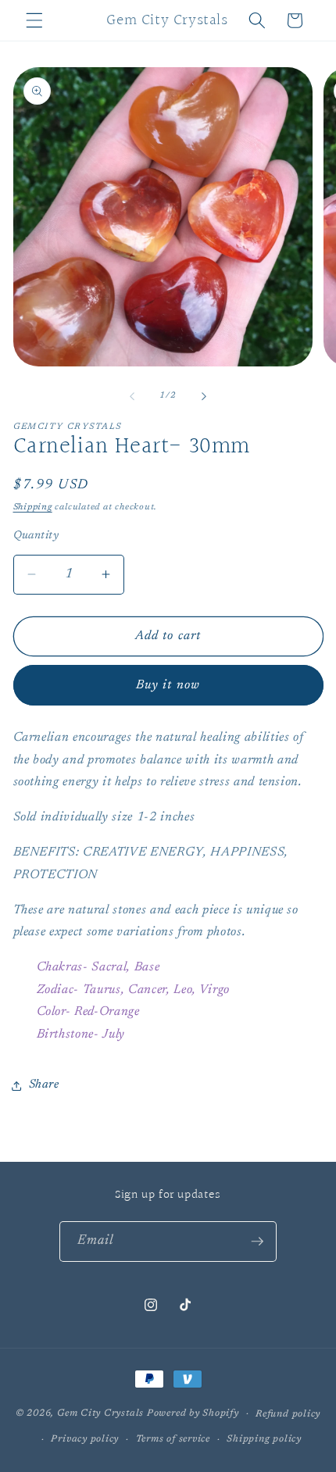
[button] (34, 20)
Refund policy (288, 1414)
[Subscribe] (257, 1241)
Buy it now (168, 685)
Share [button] (44, 1085)
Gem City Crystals (100, 1413)
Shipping (32, 507)
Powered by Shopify (193, 1413)
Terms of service (173, 1439)
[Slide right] (204, 396)
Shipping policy (264, 1439)
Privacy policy (85, 1439)
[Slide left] (132, 396)
